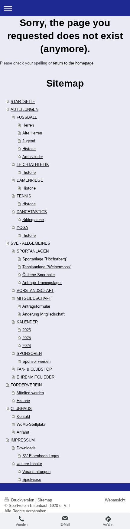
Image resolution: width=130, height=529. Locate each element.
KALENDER (27, 321)
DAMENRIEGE (30, 180)
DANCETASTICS (32, 211)
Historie (23, 400)
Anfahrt (23, 432)
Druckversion (22, 500)
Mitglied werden (30, 392)
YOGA (22, 227)
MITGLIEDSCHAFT (34, 298)
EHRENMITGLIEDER (35, 377)
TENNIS (24, 195)
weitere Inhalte (29, 463)
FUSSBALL (27, 117)
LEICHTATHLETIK (33, 164)
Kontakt (23, 416)
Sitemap (44, 500)
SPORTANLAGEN (33, 251)
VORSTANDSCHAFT (35, 290)
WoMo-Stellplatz (31, 424)
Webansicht (115, 500)
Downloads (26, 447)
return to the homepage (73, 63)
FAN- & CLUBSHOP (34, 369)
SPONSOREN (29, 353)
